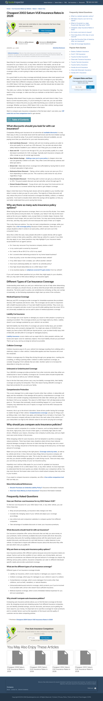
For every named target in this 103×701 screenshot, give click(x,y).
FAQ (65, 2)
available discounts (50, 132)
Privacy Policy (62, 697)
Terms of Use (46, 33)
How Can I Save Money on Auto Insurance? (25, 491)
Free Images (82, 697)
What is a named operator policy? (82, 16)
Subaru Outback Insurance (80, 51)
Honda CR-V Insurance (78, 73)
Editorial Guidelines (13, 53)
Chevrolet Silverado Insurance (81, 70)
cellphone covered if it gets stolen (38, 270)
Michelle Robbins (51, 42)
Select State (58, 2)
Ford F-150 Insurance (78, 54)
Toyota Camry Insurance (79, 65)
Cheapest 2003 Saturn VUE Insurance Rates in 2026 (84, 669)
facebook (95, 688)
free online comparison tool (54, 477)
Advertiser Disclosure (59, 47)
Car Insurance (72, 2)
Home (8, 9)
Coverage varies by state (48, 451)
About (8, 689)
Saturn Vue (41, 9)
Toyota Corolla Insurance (79, 57)
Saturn (35, 9)
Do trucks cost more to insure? (81, 32)
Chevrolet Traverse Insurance (81, 59)
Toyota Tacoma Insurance (79, 62)
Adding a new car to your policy (37, 158)
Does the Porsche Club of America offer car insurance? (82, 40)
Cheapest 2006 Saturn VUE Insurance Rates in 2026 (16, 669)
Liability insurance (13, 336)
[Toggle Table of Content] (19, 119)
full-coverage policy (24, 226)
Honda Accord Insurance (79, 67)
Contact (55, 697)
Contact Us (14, 689)
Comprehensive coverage (38, 413)
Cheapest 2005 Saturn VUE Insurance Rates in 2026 (39, 669)
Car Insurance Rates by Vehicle (21, 9)
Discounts (82, 2)
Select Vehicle (48, 2)
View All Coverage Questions (80, 44)
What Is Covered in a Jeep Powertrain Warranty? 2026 (80, 24)
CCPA (89, 697)
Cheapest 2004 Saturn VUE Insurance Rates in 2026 (34, 619)
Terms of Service (73, 697)
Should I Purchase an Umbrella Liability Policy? (26, 487)
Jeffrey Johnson (29, 42)
